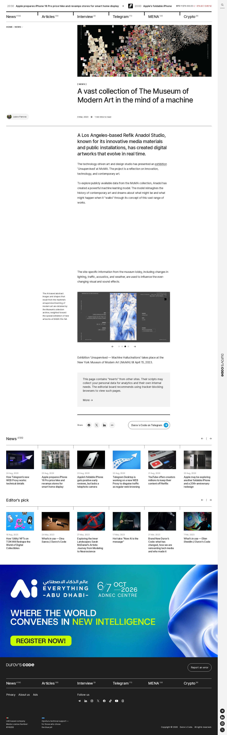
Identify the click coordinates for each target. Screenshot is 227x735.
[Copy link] (112, 425)
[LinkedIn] (222, 717)
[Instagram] (222, 723)
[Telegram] (222, 711)
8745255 (10, 727)
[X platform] (222, 730)
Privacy (10, 694)
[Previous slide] (112, 346)
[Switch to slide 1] (119, 346)
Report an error (199, 667)
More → (88, 400)
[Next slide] (135, 346)
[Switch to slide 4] (128, 346)
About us (24, 694)
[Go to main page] (222, 367)
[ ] (81, 84)
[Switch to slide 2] (122, 346)
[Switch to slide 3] (125, 346)
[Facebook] (89, 425)
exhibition (161, 164)
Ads (35, 694)
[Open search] (222, 5)
